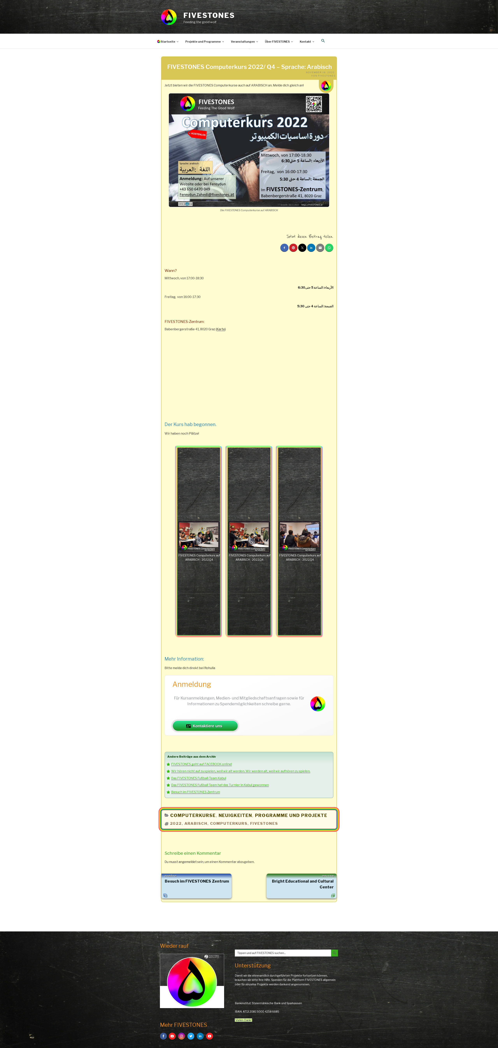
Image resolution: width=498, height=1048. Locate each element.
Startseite (168, 41)
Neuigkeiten (235, 815)
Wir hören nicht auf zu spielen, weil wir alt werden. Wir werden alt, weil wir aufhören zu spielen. (240, 771)
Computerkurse (193, 815)
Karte (221, 329)
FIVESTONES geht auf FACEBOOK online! (201, 764)
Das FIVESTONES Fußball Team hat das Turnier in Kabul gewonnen (220, 785)
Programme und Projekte (291, 815)
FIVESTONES (209, 15)
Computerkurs (229, 823)
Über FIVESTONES (277, 41)
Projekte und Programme (203, 41)
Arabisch (196, 823)
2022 (176, 823)
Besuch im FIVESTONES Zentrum (195, 792)
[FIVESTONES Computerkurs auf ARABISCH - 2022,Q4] (198, 537)
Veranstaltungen (243, 41)
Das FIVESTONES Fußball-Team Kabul (198, 778)
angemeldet (188, 862)
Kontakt (305, 41)
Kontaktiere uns (207, 726)
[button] (323, 41)
